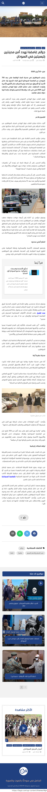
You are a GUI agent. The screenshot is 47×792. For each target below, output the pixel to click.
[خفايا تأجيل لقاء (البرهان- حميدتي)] (23, 666)
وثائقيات (9, 745)
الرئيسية (38, 48)
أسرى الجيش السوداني (32, 749)
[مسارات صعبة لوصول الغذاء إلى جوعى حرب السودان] (23, 631)
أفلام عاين (38, 745)
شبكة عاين (39, 60)
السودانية (5, 476)
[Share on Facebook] (34, 534)
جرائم (22, 548)
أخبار (43, 48)
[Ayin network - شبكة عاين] (23, 3)
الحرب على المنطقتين (28, 745)
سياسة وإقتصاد (17, 745)
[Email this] (13, 534)
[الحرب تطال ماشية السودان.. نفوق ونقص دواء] (23, 595)
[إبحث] (3, 3)
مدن (43, 313)
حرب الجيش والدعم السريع (27, 48)
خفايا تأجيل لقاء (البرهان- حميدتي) (23, 676)
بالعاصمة (12, 476)
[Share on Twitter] (27, 534)
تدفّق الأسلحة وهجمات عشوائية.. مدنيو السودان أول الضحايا (17, 271)
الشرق (39, 313)
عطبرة (20, 553)
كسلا (11, 553)
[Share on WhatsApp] (20, 534)
